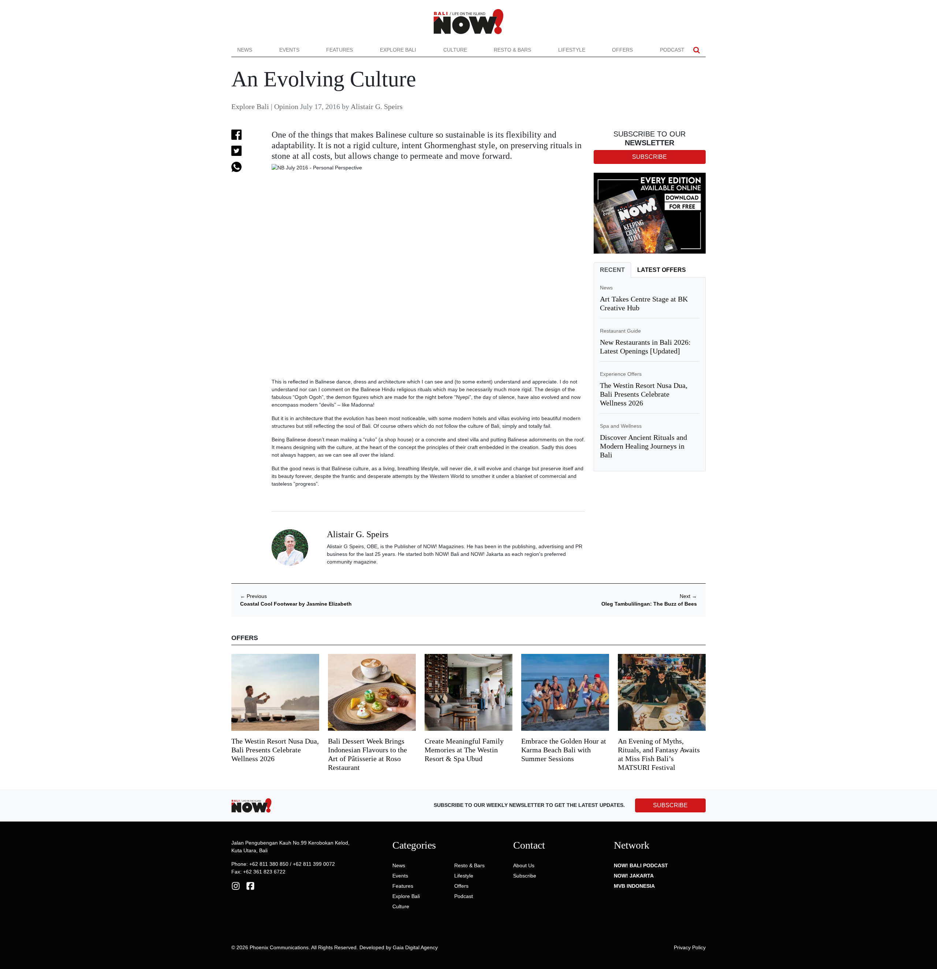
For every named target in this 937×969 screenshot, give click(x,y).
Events (289, 50)
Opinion (286, 106)
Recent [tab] (612, 270)
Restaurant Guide (620, 331)
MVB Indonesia (634, 886)
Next (688, 596)
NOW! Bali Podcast (641, 865)
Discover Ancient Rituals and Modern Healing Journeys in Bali (643, 446)
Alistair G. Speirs (377, 106)
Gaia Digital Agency (415, 947)
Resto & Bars (512, 50)
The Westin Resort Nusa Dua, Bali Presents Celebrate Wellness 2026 (643, 394)
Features (339, 50)
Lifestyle (571, 50)
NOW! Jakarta (634, 876)
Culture (455, 50)
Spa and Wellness (621, 426)
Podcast (672, 50)
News (244, 50)
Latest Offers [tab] (661, 270)
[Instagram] (235, 885)
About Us (523, 865)
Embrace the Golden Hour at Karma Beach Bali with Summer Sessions (563, 750)
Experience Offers (621, 374)
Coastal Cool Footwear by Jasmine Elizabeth (296, 604)
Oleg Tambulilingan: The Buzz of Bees (649, 604)
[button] (696, 50)
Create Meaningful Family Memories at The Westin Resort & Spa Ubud (464, 750)
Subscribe (524, 876)
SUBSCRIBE (670, 805)
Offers (622, 50)
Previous (253, 596)
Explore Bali (398, 50)
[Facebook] (250, 885)
